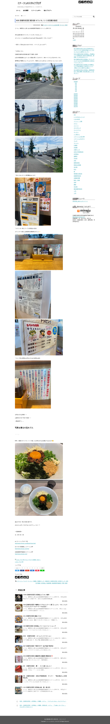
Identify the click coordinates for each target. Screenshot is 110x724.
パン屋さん (77, 134)
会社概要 (25, 10)
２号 (75, 193)
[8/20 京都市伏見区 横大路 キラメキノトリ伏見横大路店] (32, 570)
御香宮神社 (77, 162)
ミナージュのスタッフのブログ (53, 721)
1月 (76, 91)
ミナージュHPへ (36, 10)
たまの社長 (77, 119)
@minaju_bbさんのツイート (80, 201)
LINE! (42, 568)
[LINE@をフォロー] (91, 2)
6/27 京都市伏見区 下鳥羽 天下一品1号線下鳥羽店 (38, 646)
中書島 (34, 581)
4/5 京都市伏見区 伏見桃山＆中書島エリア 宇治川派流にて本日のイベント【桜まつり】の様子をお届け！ (84, 66)
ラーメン (62, 25)
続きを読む (64, 601)
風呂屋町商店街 (78, 189)
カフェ (75, 123)
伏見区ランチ (61, 581)
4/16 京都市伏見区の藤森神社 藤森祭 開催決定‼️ (38, 656)
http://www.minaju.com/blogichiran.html (25, 543)
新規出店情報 (77, 165)
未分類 (75, 167)
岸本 (66, 25)
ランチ (25, 581)
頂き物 (75, 186)
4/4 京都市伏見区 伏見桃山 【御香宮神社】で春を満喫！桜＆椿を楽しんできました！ (84, 71)
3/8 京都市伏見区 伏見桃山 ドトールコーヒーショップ (39, 626)
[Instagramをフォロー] (85, 2)
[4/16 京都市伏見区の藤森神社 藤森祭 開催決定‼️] (18, 659)
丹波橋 (75, 147)
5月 (76, 84)
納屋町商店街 (77, 176)
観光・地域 (77, 180)
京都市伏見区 (53, 581)
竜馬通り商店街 (78, 173)
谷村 (75, 182)
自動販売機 (77, 178)
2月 (76, 89)
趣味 (75, 184)
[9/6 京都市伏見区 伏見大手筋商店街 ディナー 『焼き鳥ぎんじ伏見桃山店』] (18, 679)
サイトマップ (63, 719)
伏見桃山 (43, 583)
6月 (76, 83)
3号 (75, 115)
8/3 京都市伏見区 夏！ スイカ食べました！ (37, 666)
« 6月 (74, 40)
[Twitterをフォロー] (80, 2)
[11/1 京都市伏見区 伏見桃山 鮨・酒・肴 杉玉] (18, 690)
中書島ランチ (40, 581)
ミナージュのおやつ (79, 139)
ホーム (18, 10)
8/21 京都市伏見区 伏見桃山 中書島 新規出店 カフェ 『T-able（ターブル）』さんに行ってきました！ (43, 706)
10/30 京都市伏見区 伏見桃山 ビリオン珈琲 (36, 594)
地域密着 (48, 583)
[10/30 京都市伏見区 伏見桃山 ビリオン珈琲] (18, 598)
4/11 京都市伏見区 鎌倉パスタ (32, 616)
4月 (76, 86)
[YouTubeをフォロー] (88, 2)
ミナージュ (20, 581)
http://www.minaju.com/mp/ (22, 548)
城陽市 (75, 156)
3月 (76, 88)
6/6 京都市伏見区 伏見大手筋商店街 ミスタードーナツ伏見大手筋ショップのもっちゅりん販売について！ (84, 50)
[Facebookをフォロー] (82, 2)
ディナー (45, 25)
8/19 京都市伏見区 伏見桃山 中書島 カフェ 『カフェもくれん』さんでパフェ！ (43, 701)
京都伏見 (47, 581)
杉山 (75, 169)
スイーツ (76, 125)
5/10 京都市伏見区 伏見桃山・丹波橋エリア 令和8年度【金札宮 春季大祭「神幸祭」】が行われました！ (84, 55)
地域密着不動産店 (56, 583)
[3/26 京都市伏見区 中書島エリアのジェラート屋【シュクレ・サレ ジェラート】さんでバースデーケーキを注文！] (18, 608)
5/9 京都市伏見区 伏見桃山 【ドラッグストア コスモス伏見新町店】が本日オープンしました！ (84, 61)
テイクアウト (77, 130)
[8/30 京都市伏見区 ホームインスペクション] (18, 639)
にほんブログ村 (19, 562)
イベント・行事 (78, 121)
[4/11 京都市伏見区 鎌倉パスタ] (18, 619)
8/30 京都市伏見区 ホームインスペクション (37, 636)
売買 (63, 583)
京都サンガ (77, 149)
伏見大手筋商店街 (78, 152)
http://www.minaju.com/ (21, 554)
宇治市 (75, 158)
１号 (75, 191)
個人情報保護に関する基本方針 (51, 719)
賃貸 (66, 583)
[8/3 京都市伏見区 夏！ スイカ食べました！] (18, 669)
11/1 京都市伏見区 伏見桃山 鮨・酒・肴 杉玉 (36, 687)
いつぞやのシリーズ (79, 117)
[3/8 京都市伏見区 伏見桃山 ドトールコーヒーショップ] (18, 629)
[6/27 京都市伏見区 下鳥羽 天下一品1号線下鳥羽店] (18, 649)
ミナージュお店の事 (53, 25)
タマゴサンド (77, 128)
